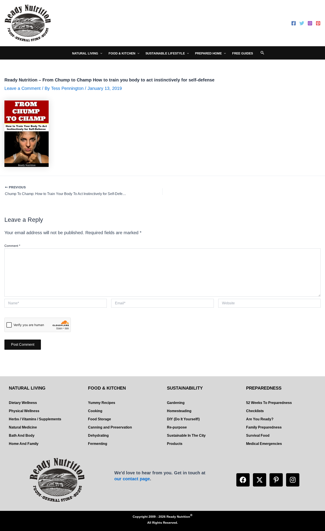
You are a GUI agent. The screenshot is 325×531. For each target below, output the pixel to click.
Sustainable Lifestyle (165, 53)
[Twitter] (301, 23)
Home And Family (23, 444)
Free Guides (242, 53)
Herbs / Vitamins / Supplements (35, 419)
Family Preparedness (264, 427)
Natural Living (85, 53)
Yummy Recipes (101, 403)
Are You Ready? (259, 419)
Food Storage (99, 419)
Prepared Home (208, 53)
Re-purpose (177, 427)
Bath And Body (21, 435)
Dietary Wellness (23, 403)
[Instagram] (310, 23)
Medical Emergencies (264, 444)
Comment (12, 245)
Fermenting (97, 444)
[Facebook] (293, 23)
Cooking (95, 411)
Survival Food (258, 435)
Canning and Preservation (110, 427)
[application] (100, 53)
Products (174, 444)
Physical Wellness (24, 411)
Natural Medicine (23, 427)
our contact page (132, 478)
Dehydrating (98, 435)
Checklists (255, 411)
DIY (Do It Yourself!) (183, 419)
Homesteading (179, 411)
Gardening (176, 403)
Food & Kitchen (122, 53)
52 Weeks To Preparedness (269, 403)
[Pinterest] (318, 23)
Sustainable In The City (186, 435)
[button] (243, 480)
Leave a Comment (22, 88)
